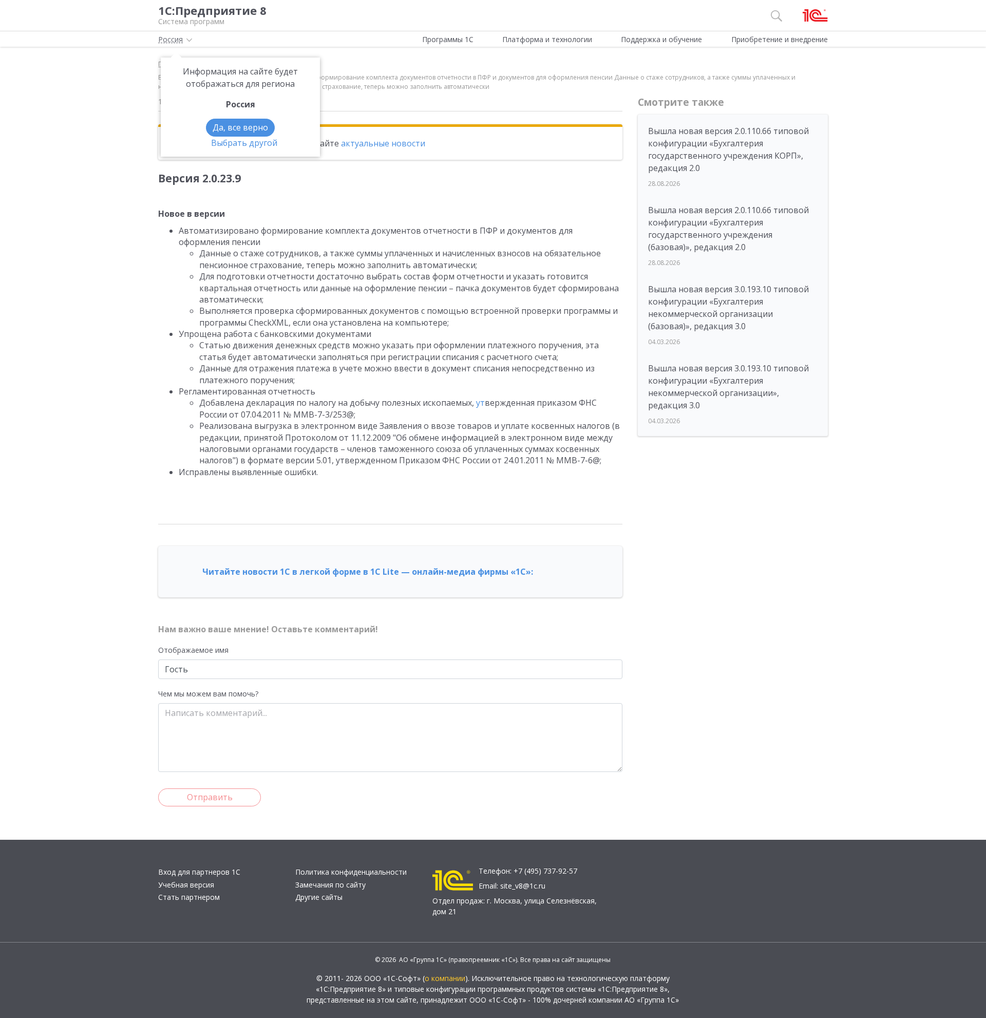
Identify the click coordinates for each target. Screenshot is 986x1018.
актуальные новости (383, 143)
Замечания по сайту (330, 885)
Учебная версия (186, 885)
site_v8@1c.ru (522, 886)
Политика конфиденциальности (351, 872)
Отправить (210, 797)
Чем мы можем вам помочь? (208, 694)
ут (480, 402)
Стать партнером (189, 897)
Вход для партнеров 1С (199, 872)
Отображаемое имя (193, 650)
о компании (445, 978)
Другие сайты (319, 897)
